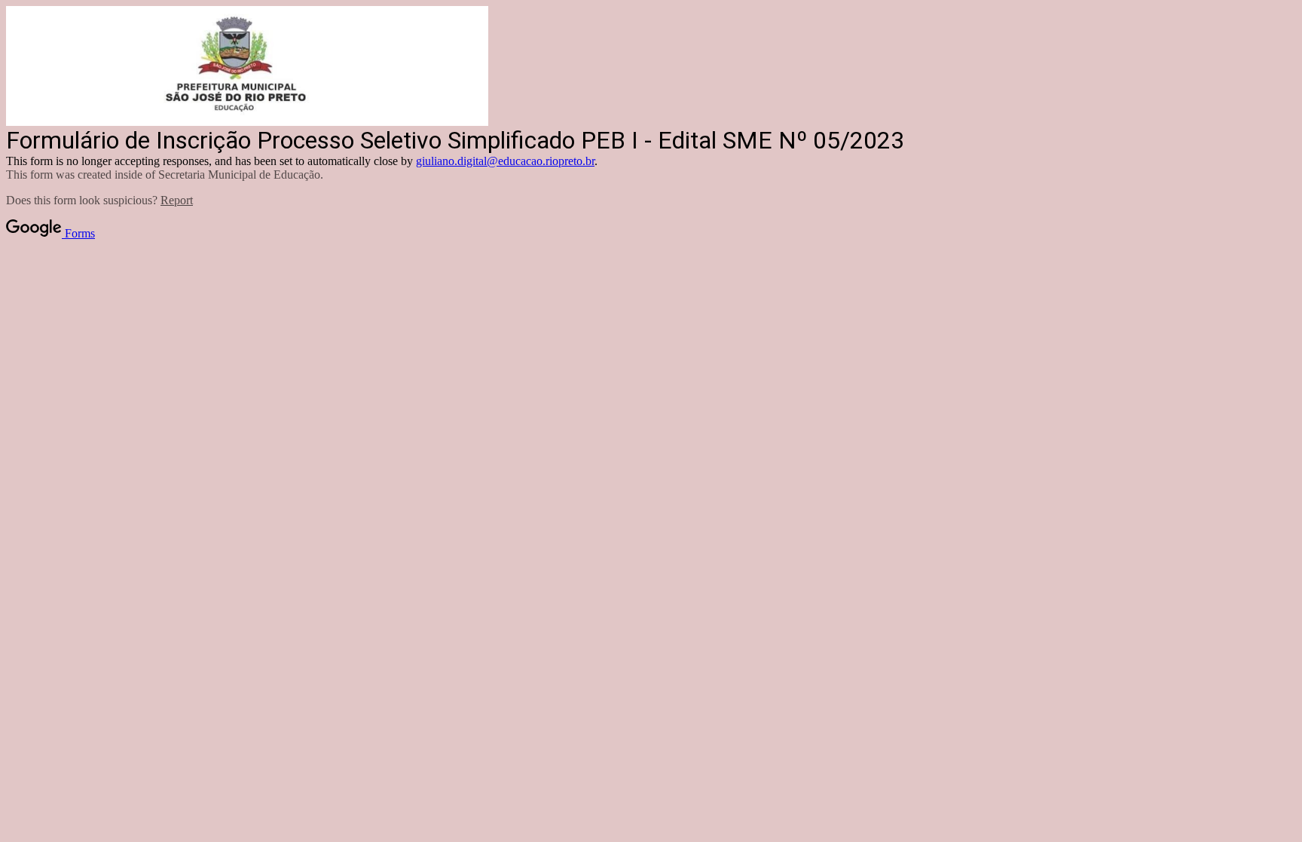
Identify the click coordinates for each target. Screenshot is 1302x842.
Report (176, 200)
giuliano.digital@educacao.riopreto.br (505, 161)
